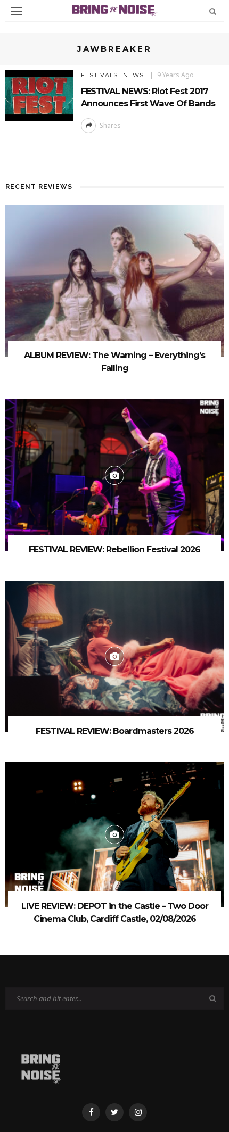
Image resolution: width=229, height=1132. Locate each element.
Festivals (99, 75)
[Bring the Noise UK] (41, 1067)
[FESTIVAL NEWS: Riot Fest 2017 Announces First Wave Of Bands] (39, 94)
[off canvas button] (16, 11)
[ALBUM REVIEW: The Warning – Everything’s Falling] (114, 280)
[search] (212, 11)
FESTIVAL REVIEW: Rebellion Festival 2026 (114, 549)
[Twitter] (114, 1112)
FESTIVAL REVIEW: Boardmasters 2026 (115, 731)
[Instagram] (138, 1112)
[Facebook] (91, 1112)
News (133, 75)
